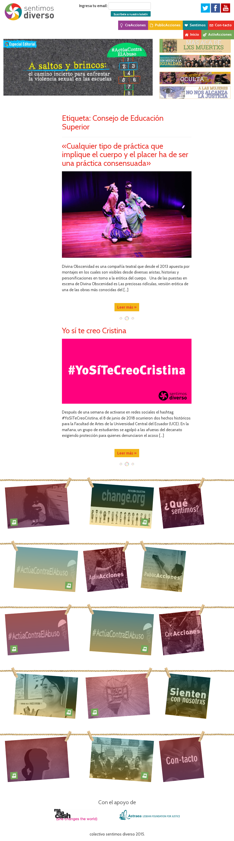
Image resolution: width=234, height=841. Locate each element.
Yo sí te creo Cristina (94, 330)
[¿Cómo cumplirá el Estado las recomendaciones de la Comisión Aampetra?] (122, 505)
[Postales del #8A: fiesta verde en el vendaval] (122, 759)
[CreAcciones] (181, 632)
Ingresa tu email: (93, 5)
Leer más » (126, 307)
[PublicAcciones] (164, 569)
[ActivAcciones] (105, 569)
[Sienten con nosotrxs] (189, 696)
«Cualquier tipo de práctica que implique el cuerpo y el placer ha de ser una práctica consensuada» (125, 154)
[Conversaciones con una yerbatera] (46, 695)
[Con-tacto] (181, 759)
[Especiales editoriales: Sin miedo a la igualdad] (195, 61)
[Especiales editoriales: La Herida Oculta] (195, 78)
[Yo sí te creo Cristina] (126, 371)
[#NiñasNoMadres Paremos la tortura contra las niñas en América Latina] (37, 505)
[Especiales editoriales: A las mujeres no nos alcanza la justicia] (195, 92)
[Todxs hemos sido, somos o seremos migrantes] (118, 695)
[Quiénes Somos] (181, 505)
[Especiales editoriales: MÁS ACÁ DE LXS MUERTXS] (195, 45)
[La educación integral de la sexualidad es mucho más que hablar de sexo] (37, 759)
